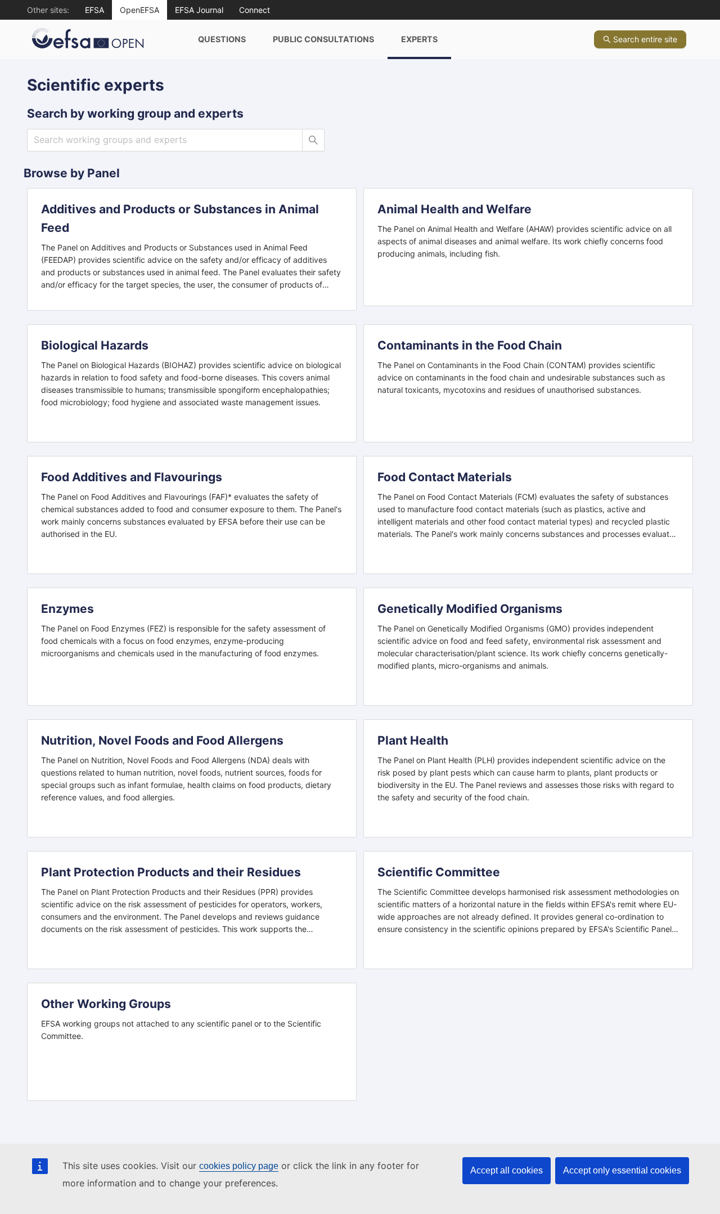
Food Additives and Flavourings (131, 477)
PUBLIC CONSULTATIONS (323, 39)
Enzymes (67, 609)
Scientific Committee (438, 872)
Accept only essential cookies (622, 1170)
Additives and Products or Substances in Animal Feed (180, 218)
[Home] (105, 39)
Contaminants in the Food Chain (469, 345)
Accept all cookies (506, 1170)
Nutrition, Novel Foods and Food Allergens (162, 740)
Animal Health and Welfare (454, 209)
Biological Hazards (94, 345)
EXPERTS (419, 39)
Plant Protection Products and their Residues (171, 872)
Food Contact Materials (444, 477)
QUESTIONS (222, 39)
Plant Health (412, 740)
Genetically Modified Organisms (469, 609)
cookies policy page (238, 1166)
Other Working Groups (106, 1004)
